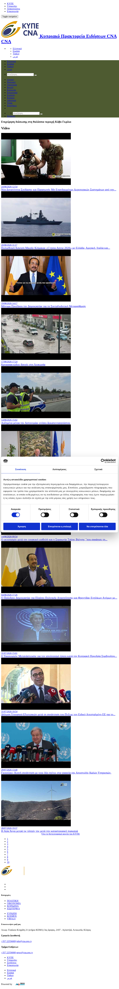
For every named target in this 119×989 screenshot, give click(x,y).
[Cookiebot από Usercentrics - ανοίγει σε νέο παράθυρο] (103, 461)
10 (8, 862)
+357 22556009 (8, 941)
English (16, 51)
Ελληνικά (17, 48)
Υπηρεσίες (12, 6)
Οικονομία (12, 85)
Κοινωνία (11, 90)
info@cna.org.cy (24, 941)
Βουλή (10, 87)
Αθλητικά (11, 100)
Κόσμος (11, 98)
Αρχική (10, 79)
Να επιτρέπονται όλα (97, 526)
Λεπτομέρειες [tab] (59, 469)
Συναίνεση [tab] (20, 469)
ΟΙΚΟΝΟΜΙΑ (14, 903)
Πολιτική (11, 82)
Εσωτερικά (12, 92)
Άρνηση (22, 526)
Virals (9, 103)
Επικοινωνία (12, 11)
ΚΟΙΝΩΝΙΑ (13, 906)
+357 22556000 (8, 952)
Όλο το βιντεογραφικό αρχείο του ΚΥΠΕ (61, 834)
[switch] (45, 515)
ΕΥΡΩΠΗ (12, 913)
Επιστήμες (12, 105)
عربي (15, 56)
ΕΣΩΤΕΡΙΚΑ (13, 908)
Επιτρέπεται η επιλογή (59, 526)
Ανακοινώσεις (13, 9)
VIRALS (11, 918)
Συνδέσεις (11, 962)
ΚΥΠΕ (10, 3)
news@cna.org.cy (24, 952)
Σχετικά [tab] (98, 469)
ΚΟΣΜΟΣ (12, 916)
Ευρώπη (11, 95)
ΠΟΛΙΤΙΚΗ (12, 901)
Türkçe (16, 54)
